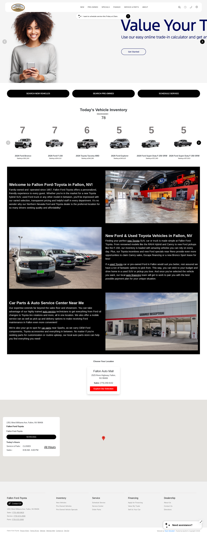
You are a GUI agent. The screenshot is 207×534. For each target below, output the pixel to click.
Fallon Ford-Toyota (13, 531)
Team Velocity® (170, 531)
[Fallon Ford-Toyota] (33, 7)
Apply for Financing (135, 503)
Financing (133, 498)
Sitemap (42, 531)
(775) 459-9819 (18, 512)
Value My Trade (134, 506)
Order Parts (96, 509)
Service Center (97, 506)
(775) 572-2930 (19, 516)
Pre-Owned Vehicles (64, 506)
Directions (168, 509)
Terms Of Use (34, 531)
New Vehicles (61, 503)
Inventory (61, 498)
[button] (103, 438)
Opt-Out (66, 531)
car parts (46, 328)
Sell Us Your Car (134, 509)
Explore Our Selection (103, 389)
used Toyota (116, 264)
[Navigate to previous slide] (2, 41)
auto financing (133, 275)
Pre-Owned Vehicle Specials (67, 509)
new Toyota (133, 240)
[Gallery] (103, 41)
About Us (167, 503)
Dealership (169, 498)
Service (96, 498)
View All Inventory (102, 114)
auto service (49, 311)
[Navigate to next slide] (205, 41)
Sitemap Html (50, 531)
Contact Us (16, 504)
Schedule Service (98, 503)
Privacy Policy (24, 531)
